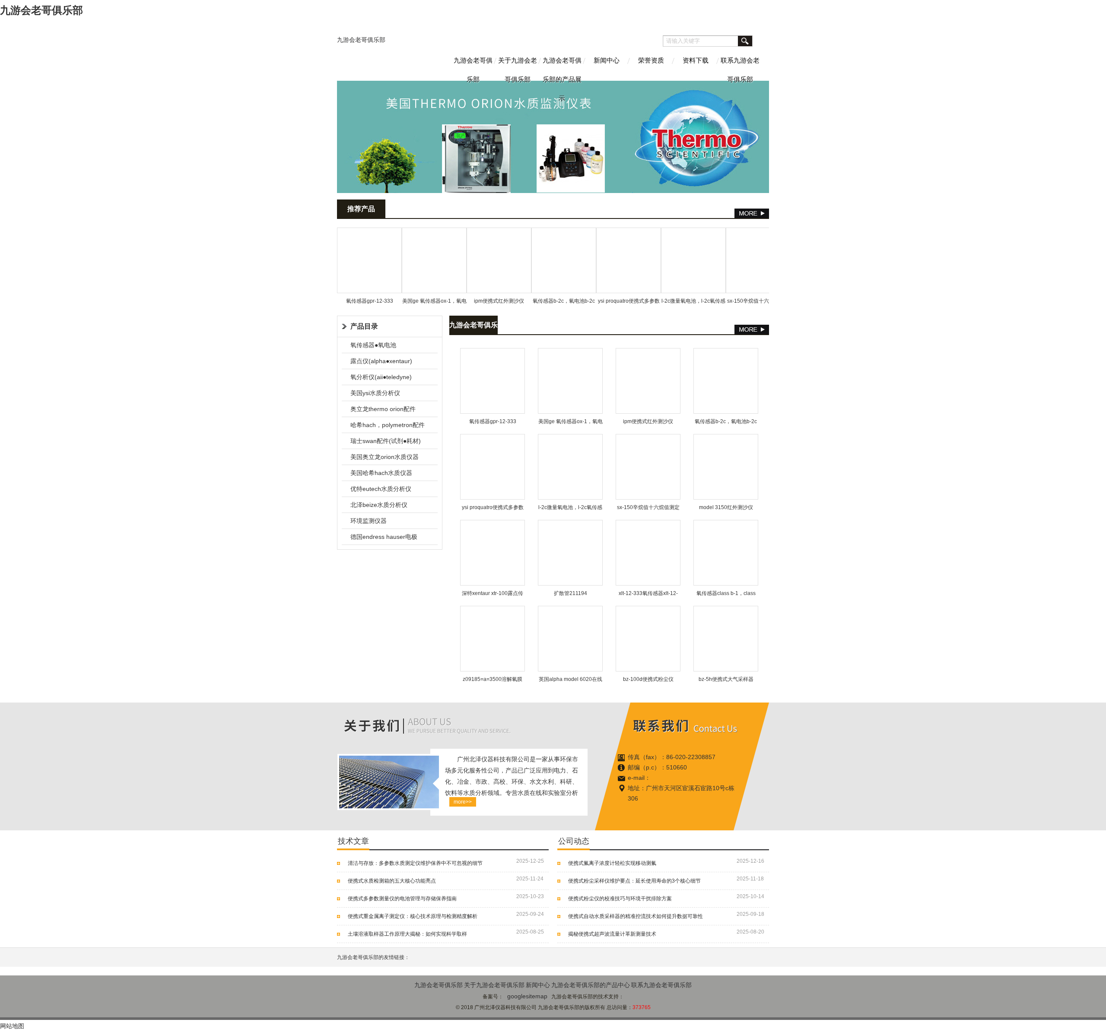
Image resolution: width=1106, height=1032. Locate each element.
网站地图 (12, 1026)
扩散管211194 (570, 593)
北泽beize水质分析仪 (378, 504)
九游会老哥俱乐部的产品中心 (590, 984)
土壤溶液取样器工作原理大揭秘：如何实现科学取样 (407, 934)
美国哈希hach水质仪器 (381, 472)
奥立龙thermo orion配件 (383, 408)
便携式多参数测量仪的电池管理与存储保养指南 (402, 899)
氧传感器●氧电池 (373, 345)
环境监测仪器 (368, 520)
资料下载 (696, 60)
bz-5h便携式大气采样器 (726, 679)
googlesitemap (527, 996)
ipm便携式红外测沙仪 (499, 301)
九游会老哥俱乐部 (361, 39)
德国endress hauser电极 (383, 536)
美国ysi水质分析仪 (375, 392)
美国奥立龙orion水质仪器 (384, 456)
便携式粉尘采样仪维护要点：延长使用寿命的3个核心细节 (634, 881)
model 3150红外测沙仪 (726, 507)
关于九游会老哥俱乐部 (517, 69)
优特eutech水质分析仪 (380, 488)
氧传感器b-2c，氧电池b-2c (564, 301)
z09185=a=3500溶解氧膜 (492, 679)
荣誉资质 (651, 60)
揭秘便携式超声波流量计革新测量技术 (612, 934)
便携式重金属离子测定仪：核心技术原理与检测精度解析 (412, 916)
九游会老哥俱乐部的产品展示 (562, 69)
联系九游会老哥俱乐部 (740, 69)
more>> (463, 802)
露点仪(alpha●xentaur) (381, 361)
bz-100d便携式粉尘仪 (648, 679)
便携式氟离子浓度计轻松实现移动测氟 (612, 863)
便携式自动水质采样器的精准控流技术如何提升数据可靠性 (635, 916)
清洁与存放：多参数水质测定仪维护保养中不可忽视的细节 (415, 863)
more (751, 213)
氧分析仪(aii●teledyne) (381, 377)
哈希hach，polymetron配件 (387, 424)
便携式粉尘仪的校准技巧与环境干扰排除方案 (620, 899)
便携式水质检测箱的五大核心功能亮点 (392, 881)
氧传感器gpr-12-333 (369, 301)
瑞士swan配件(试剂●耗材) (385, 440)
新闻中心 (607, 60)
